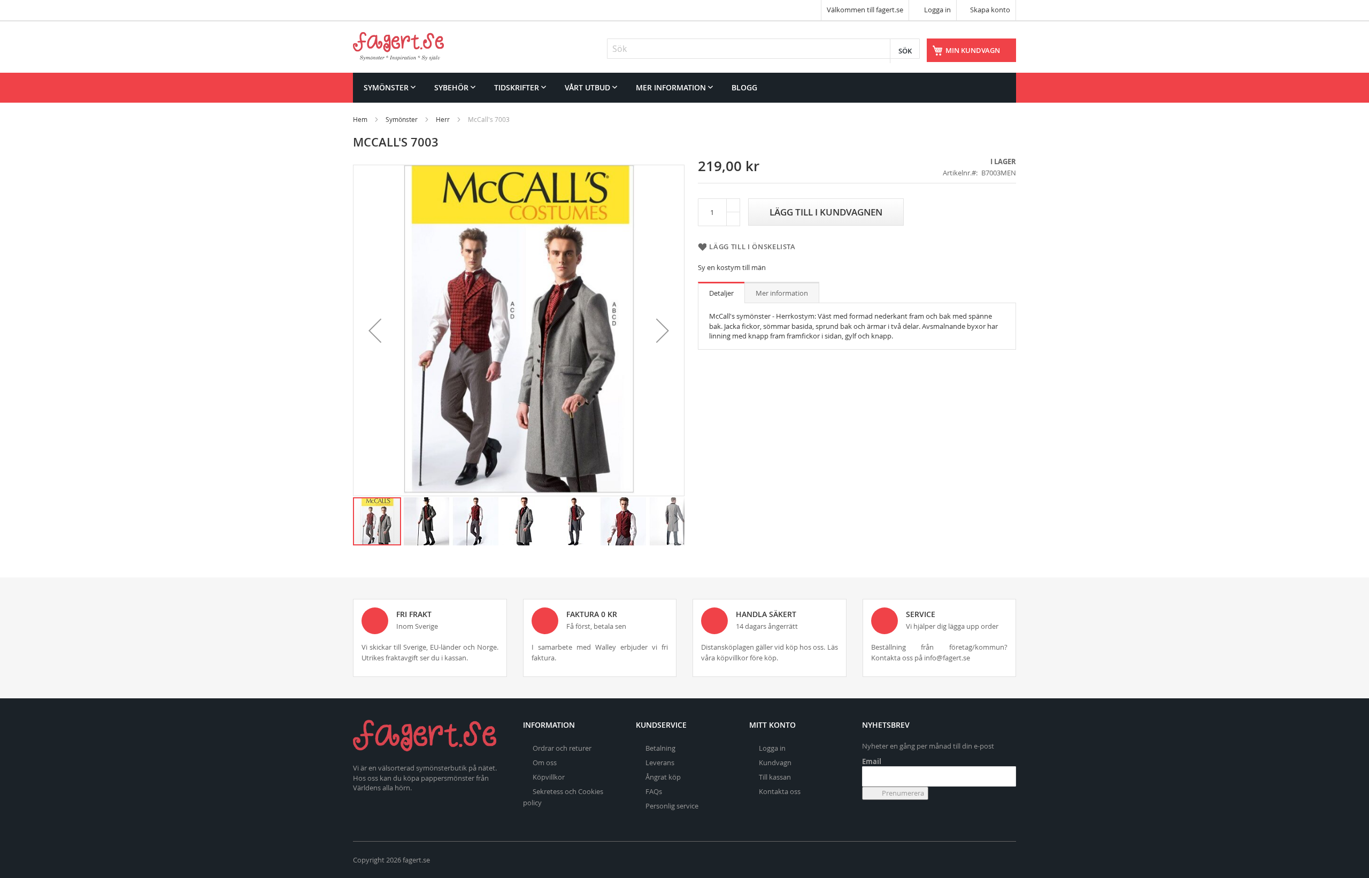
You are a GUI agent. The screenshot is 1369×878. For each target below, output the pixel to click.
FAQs (653, 791)
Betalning (660, 748)
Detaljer (721, 293)
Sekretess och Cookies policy (563, 797)
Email (871, 761)
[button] (374, 330)
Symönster (402, 119)
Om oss (545, 762)
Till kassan (775, 777)
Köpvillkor (549, 777)
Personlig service (671, 806)
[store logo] (398, 46)
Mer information (782, 293)
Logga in (936, 9)
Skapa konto (990, 9)
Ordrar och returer (562, 748)
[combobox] (763, 48)
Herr (443, 119)
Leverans (659, 762)
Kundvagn (775, 762)
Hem (360, 119)
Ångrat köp (663, 777)
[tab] (721, 292)
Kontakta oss (780, 791)
